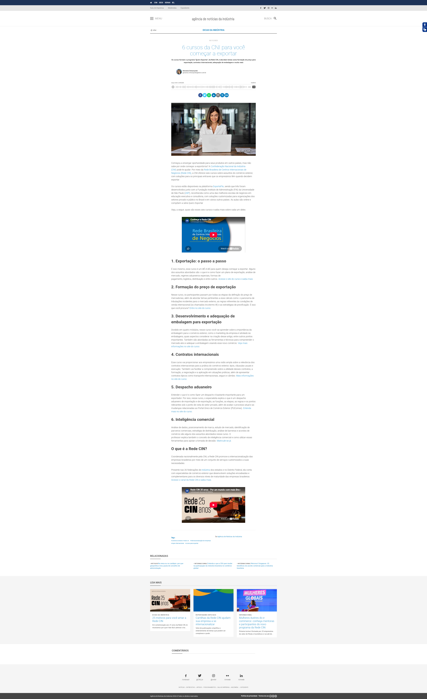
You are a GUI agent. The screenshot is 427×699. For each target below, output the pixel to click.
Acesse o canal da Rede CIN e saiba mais (191, 479)
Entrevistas (190, 687)
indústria (206, 469)
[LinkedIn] (214, 95)
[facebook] (261, 8)
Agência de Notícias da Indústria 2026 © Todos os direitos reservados (174, 696)
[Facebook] (200, 95)
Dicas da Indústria (160, 615)
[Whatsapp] (209, 95)
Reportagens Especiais (206, 615)
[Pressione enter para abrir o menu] (151, 18)
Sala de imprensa (223, 687)
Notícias (182, 687)
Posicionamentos (209, 687)
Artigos (154, 563)
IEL (173, 2)
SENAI (167, 2)
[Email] (218, 95)
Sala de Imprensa (157, 8)
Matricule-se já (224, 440)
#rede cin (186, 540)
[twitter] (265, 8)
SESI (161, 2)
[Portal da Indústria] (151, 3)
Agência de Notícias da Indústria (230, 536)
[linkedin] (276, 8)
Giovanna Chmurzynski (190, 71)
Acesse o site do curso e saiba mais (235, 278)
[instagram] (268, 8)
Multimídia (172, 8)
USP (187, 192)
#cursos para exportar (191, 543)
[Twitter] (204, 95)
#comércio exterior (177, 540)
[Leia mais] (170, 600)
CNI (155, 2)
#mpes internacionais (177, 543)
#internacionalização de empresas (200, 540)
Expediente (185, 8)
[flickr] (272, 8)
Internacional (200, 563)
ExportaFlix (218, 186)
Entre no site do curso (200, 308)
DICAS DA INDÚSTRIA (213, 29)
